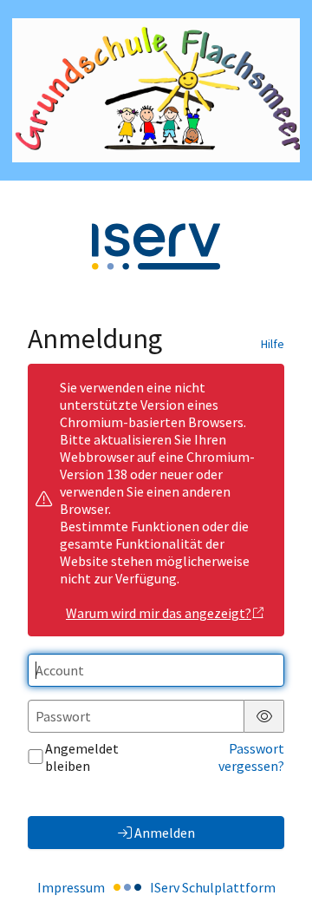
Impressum (71, 887)
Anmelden (164, 832)
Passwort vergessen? (251, 757)
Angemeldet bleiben (82, 757)
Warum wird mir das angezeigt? (158, 613)
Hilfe (272, 344)
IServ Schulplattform (213, 887)
